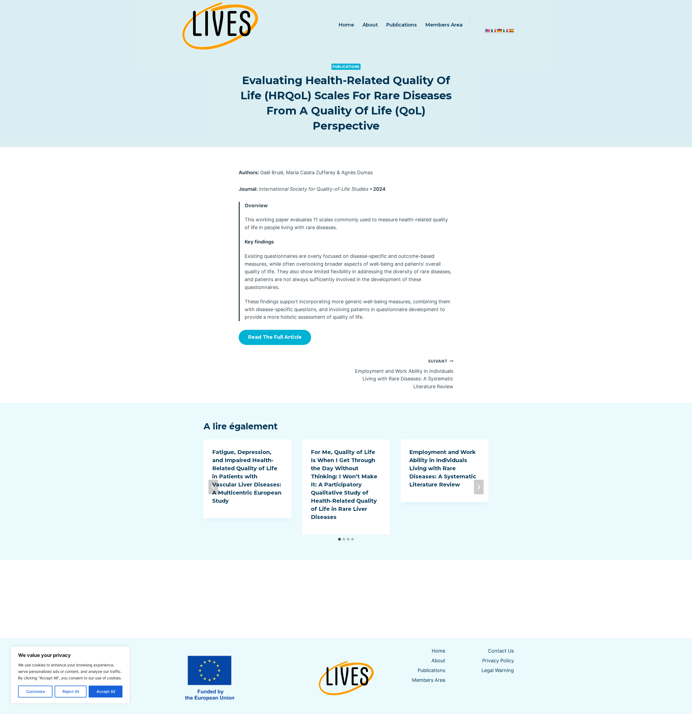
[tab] (339, 539)
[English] (487, 30)
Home (346, 25)
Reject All (70, 691)
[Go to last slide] (213, 487)
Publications (401, 25)
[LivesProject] (220, 25)
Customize (35, 691)
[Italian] (505, 30)
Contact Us (501, 651)
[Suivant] (479, 487)
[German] (499, 30)
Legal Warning (497, 670)
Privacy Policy (498, 660)
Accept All (106, 691)
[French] (493, 30)
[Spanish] (511, 30)
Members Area (444, 25)
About (370, 25)
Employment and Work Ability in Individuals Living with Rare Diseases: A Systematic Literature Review (404, 374)
